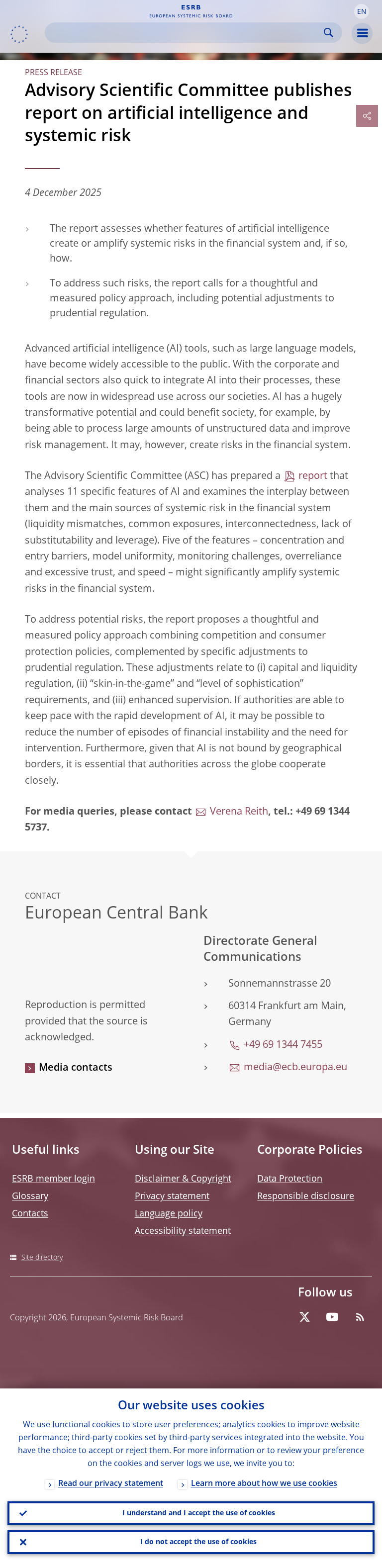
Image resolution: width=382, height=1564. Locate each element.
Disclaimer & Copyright (183, 1179)
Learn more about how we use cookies (264, 1484)
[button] (361, 11)
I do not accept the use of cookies (198, 1542)
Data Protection (289, 1179)
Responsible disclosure (305, 1196)
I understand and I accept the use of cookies (198, 1513)
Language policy (168, 1213)
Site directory (42, 1257)
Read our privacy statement (110, 1484)
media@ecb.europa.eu (295, 1068)
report (312, 476)
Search (328, 32)
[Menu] (362, 33)
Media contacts (75, 1068)
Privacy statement (172, 1196)
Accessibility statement (183, 1231)
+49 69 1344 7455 (283, 1045)
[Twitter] (304, 1317)
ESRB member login (53, 1179)
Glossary (30, 1196)
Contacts (30, 1213)
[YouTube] (332, 1317)
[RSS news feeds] (360, 1317)
